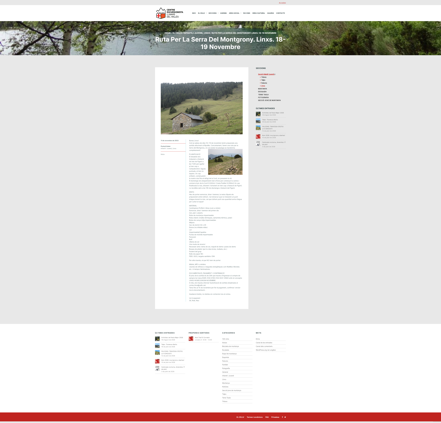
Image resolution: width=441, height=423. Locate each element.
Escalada (225, 350)
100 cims (246, 13)
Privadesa (275, 417)
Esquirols (225, 357)
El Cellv (201, 13)
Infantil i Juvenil (193, 33)
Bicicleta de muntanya (230, 346)
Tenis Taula (226, 398)
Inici (194, 13)
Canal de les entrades (264, 343)
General (225, 372)
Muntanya (226, 383)
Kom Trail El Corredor (202, 337)
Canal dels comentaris (264, 346)
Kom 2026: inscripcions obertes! (273, 135)
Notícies (225, 387)
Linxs (207, 33)
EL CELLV (240, 417)
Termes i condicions (255, 417)
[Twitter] (284, 417)
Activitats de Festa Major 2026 (273, 113)
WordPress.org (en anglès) (266, 350)
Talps (224, 394)
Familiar (225, 365)
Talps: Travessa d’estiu (270, 120)
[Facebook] (282, 417)
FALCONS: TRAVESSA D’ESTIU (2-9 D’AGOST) (273, 128)
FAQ (267, 417)
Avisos (224, 343)
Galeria (270, 13)
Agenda (223, 13)
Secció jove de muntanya (231, 390)
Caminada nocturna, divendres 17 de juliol (274, 143)
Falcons (225, 361)
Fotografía (226, 368)
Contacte (280, 13)
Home (168, 33)
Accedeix (282, 3)
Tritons (224, 401)
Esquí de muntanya (229, 354)
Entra (258, 339)
